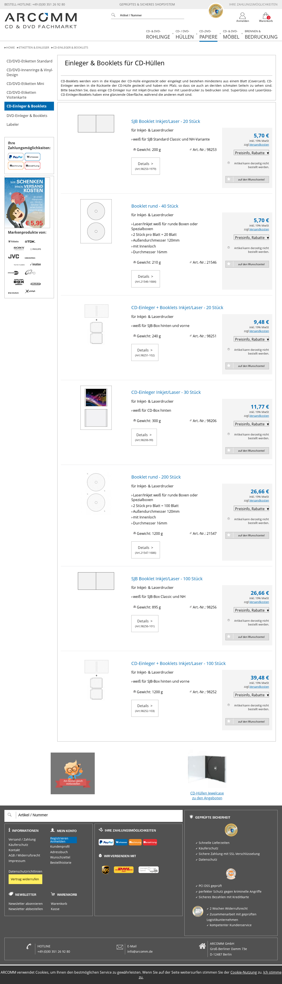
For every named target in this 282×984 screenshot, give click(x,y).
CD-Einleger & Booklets (70, 47)
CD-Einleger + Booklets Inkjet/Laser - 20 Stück (177, 307)
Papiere (208, 34)
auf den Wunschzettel (251, 179)
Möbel (231, 34)
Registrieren (59, 838)
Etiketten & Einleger (34, 47)
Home (10, 47)
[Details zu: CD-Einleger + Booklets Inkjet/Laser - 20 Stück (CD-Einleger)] (96, 342)
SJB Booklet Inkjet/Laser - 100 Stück (167, 579)
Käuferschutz (18, 845)
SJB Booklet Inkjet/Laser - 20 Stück (165, 121)
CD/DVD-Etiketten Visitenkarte (21, 95)
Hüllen (185, 34)
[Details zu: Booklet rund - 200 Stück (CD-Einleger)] (96, 512)
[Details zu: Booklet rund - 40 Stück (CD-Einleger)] (96, 240)
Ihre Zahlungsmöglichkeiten (253, 4)
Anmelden (57, 841)
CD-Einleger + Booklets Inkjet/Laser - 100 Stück (178, 663)
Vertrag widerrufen (25, 879)
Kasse (55, 909)
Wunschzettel (60, 857)
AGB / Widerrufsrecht (24, 855)
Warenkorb (59, 904)
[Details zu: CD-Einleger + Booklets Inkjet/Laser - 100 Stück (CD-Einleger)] (96, 698)
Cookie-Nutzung (243, 972)
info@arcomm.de (140, 952)
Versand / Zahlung (22, 839)
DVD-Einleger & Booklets (27, 115)
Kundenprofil (60, 847)
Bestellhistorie (60, 863)
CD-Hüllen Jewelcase (207, 795)
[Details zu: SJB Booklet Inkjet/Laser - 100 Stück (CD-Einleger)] (96, 587)
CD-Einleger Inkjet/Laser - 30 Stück (166, 392)
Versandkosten (259, 144)
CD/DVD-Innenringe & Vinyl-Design (30, 72)
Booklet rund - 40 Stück (154, 206)
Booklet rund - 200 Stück (156, 477)
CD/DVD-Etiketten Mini (25, 83)
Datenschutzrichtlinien (25, 871)
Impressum (17, 861)
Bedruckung (261, 34)
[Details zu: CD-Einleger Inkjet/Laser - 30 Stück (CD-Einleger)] (96, 427)
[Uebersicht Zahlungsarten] (139, 841)
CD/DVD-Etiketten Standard (29, 61)
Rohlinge (158, 34)
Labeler (13, 124)
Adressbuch (59, 852)
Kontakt (14, 850)
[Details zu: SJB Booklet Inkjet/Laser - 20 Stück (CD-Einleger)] (96, 130)
